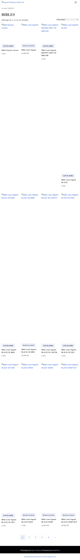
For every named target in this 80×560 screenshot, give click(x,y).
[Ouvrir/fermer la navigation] (75, 2)
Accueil (4, 8)
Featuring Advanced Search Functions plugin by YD (40, 556)
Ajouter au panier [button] (28, 45)
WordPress (56, 550)
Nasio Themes (36, 550)
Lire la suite (8, 46)
